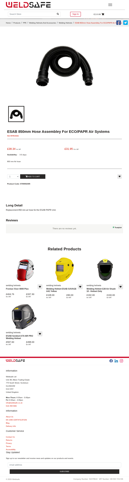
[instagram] (121, 360)
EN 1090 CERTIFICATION (16, 420)
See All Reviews (13, 136)
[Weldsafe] (28, 5)
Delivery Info (11, 426)
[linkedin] (116, 360)
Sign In (75, 14)
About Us (9, 417)
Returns (9, 440)
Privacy (9, 443)
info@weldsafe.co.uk (14, 403)
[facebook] (111, 360)
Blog (7, 423)
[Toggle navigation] (110, 5)
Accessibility (10, 449)
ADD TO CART (34, 177)
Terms (8, 446)
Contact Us (10, 437)
